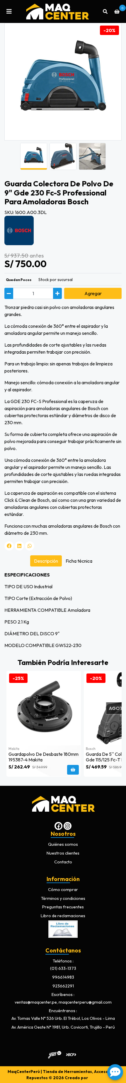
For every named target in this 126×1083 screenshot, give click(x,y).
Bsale (94, 1077)
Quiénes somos (63, 844)
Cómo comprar (63, 889)
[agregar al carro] (73, 770)
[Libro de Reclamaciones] (63, 928)
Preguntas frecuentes (63, 907)
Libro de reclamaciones (63, 915)
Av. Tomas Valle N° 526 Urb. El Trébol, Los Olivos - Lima (63, 1018)
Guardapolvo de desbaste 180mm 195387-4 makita (43, 757)
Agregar (93, 293)
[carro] (117, 11)
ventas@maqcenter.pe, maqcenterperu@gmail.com (63, 1002)
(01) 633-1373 (63, 968)
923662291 (63, 986)
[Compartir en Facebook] (9, 546)
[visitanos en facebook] (58, 826)
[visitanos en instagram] (67, 826)
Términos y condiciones (63, 898)
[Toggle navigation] (9, 11)
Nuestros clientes (63, 853)
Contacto (63, 862)
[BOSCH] (19, 230)
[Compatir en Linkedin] (19, 546)
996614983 (63, 977)
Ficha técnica (79, 561)
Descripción (46, 561)
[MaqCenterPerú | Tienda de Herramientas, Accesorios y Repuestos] (57, 11)
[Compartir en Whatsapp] (29, 546)
